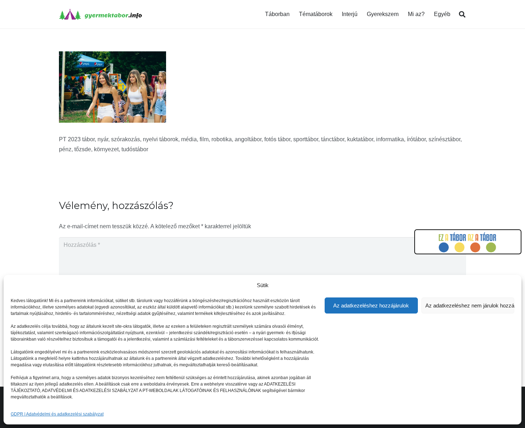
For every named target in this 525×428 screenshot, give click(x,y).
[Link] (100, 14)
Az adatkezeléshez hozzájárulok (371, 305)
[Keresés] (462, 14)
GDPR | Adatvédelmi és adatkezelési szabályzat (57, 414)
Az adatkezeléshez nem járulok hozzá (469, 305)
